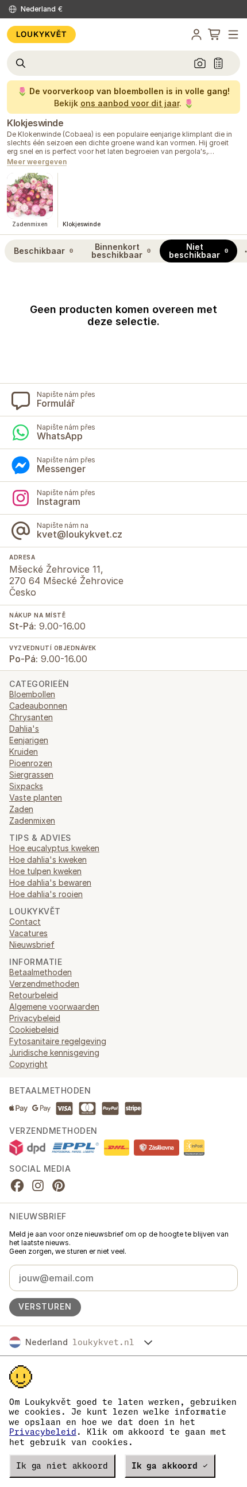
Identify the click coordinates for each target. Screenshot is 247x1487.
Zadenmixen (32, 820)
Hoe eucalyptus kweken (54, 848)
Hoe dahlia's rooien (46, 894)
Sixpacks (26, 786)
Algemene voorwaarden (54, 1006)
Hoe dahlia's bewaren (50, 882)
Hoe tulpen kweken (45, 871)
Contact (25, 921)
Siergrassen (31, 774)
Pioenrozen (30, 763)
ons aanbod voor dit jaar (129, 103)
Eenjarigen (28, 740)
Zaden (21, 809)
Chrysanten (31, 717)
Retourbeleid (33, 995)
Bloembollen (32, 694)
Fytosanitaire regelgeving (57, 1041)
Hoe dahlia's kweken (48, 859)
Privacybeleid (42, 1431)
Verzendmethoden (44, 983)
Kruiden (23, 751)
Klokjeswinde (35, 123)
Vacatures (28, 933)
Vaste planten (35, 797)
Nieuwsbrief (32, 944)
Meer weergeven (37, 162)
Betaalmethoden (40, 972)
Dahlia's (24, 728)
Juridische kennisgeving (54, 1052)
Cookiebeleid (34, 1029)
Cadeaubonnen (38, 705)
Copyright (28, 1064)
